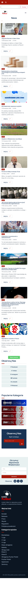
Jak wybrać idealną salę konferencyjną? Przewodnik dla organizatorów (13, 203)
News (3, 36)
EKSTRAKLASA (7, 402)
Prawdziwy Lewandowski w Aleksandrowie (10, 236)
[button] (14, 357)
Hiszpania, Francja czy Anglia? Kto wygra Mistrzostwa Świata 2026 (14, 269)
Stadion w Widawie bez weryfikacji (12, 139)
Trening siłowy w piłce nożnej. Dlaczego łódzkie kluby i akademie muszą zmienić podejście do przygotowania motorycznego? (13, 304)
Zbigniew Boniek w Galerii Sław (11, 38)
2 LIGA (5, 415)
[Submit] (21, 443)
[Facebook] (2, 2)
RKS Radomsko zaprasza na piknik (11, 106)
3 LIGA (5, 422)
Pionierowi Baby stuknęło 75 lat (11, 171)
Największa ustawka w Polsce (10, 338)
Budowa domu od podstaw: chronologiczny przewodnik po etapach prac (13, 72)
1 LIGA (5, 409)
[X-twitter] (5, 2)
